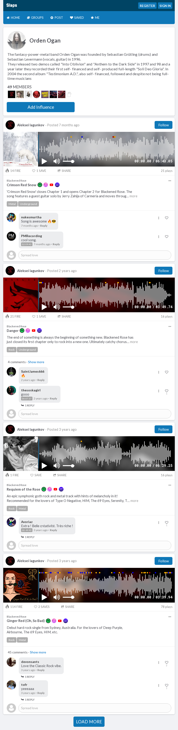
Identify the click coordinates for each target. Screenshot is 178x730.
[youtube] (51, 184)
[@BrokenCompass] (36, 94)
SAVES (44, 607)
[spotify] (40, 184)
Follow (163, 125)
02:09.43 (27, 244)
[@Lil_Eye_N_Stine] (20, 94)
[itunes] (45, 184)
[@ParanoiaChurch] (45, 94)
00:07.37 (27, 398)
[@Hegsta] (70, 94)
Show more (36, 362)
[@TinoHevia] (28, 94)
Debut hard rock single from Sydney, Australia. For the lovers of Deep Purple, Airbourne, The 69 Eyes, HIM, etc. (65, 630)
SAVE (41, 171)
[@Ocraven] (53, 94)
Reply (43, 225)
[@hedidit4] (61, 94)
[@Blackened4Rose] (11, 94)
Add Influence (41, 107)
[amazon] (57, 184)
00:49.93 (27, 530)
